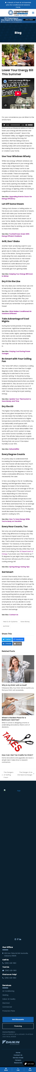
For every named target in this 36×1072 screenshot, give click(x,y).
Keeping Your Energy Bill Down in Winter (17, 275)
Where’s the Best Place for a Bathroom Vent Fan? (14, 718)
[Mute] (26, 125)
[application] (18, 125)
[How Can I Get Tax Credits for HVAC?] (18, 741)
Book (6, 1070)
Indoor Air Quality (9, 999)
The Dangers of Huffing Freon (7, 775)
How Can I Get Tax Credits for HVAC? (18, 755)
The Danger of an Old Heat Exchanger (24, 773)
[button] (33, 13)
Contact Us (18, 1055)
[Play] (4, 125)
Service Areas (18, 1058)
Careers (18, 1060)
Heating (5, 995)
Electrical (6, 1003)
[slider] (30, 124)
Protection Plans (8, 1011)
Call (18, 1070)
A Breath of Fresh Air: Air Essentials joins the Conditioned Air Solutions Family (18, 5)
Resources (18, 1063)
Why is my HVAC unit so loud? (14, 685)
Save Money (25, 621)
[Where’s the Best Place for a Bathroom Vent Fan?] (18, 704)
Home (18, 1052)
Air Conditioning (8, 991)
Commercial (7, 1007)
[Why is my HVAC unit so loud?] (18, 669)
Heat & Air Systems (10, 621)
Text (30, 1070)
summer (6, 626)
